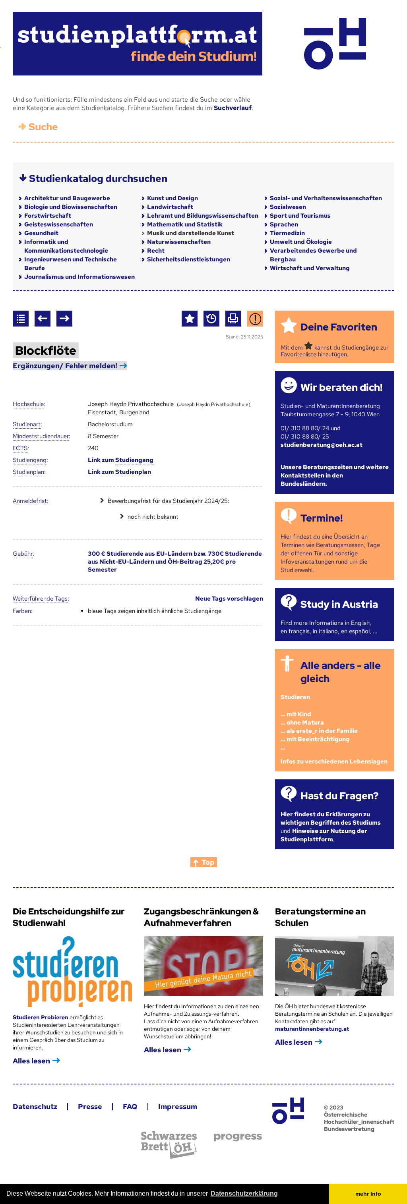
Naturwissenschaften (179, 242)
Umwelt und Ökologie (301, 242)
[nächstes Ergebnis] (64, 319)
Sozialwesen (288, 207)
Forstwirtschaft (47, 216)
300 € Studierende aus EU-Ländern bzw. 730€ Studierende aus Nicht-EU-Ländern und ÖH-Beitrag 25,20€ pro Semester (175, 562)
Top (208, 862)
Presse (90, 1106)
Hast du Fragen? (339, 795)
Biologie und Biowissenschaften (70, 207)
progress (237, 1137)
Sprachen (284, 224)
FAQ (130, 1106)
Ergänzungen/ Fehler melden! (65, 365)
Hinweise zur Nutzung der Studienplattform (324, 835)
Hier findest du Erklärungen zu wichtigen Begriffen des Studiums (331, 818)
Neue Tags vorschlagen (229, 599)
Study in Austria (339, 604)
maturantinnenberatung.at (312, 1028)
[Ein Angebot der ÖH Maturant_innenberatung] (334, 43)
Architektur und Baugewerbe (67, 198)
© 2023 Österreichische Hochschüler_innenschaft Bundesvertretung (359, 1118)
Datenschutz (35, 1106)
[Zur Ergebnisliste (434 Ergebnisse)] (21, 319)
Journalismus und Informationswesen (79, 277)
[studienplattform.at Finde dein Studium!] (137, 43)
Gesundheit (41, 233)
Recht (156, 251)
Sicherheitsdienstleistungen (188, 259)
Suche (43, 126)
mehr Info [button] (368, 1193)
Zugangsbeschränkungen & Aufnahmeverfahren (201, 917)
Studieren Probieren (41, 1017)
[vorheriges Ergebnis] (42, 319)
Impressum (177, 1106)
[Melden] (255, 319)
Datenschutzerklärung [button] (244, 1193)
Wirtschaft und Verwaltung (310, 268)
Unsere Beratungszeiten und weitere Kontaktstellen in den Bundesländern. (335, 475)
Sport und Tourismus (300, 216)
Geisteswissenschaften (58, 224)
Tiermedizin (287, 233)
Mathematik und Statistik (185, 224)
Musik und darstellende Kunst (190, 233)
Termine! (321, 518)
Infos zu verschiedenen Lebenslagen (334, 761)
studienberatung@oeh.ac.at (321, 445)
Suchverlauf (233, 108)
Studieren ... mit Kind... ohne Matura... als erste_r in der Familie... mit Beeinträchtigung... (319, 722)
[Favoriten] (190, 319)
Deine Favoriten (338, 327)
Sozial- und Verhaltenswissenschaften (326, 198)
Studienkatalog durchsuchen (98, 178)
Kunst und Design (172, 198)
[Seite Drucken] (233, 319)
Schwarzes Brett (169, 1145)
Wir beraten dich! (341, 387)
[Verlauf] (211, 319)
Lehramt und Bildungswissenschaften (202, 216)
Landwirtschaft (170, 207)
